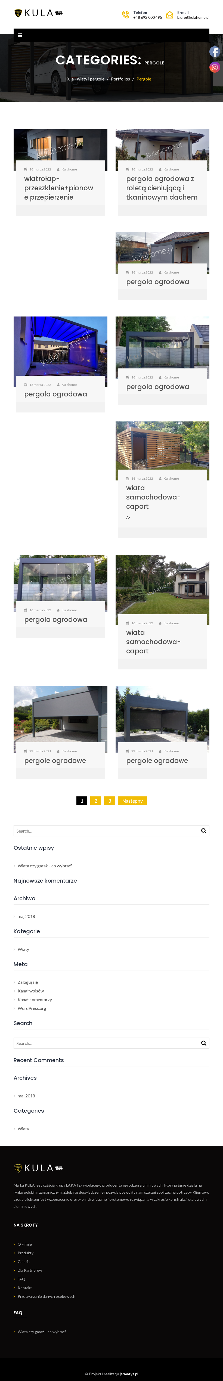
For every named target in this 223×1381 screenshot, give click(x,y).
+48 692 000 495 (147, 17)
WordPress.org (32, 1008)
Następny (132, 801)
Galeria (24, 1261)
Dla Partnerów (30, 1270)
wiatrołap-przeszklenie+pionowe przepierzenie (58, 188)
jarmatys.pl (129, 1373)
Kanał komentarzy (35, 999)
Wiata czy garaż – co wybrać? (45, 865)
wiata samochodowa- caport (153, 497)
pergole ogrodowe (55, 760)
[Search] (203, 830)
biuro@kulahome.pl (193, 17)
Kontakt (25, 1287)
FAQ (21, 1279)
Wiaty (23, 949)
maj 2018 (26, 916)
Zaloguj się (28, 982)
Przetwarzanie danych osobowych (46, 1296)
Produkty (25, 1252)
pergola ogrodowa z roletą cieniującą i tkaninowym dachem (162, 188)
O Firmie (25, 1244)
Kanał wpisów (31, 990)
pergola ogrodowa (157, 281)
